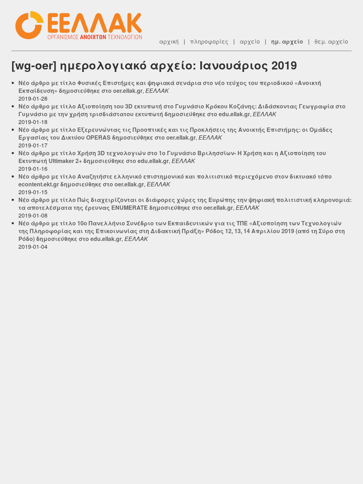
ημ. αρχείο (287, 41)
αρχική (169, 41)
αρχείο (250, 41)
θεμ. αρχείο (331, 41)
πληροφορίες (209, 41)
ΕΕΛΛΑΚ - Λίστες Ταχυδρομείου (82, 25)
